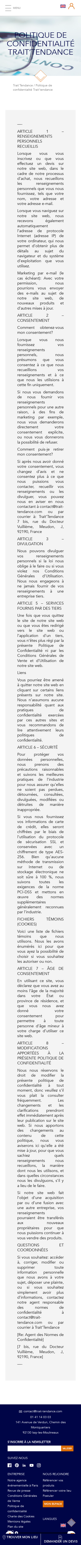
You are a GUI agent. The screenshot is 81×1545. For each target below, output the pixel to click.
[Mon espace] (71, 6)
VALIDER (67, 1448)
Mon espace (53, 1504)
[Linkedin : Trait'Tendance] (25, 1465)
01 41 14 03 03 (40, 1417)
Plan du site (15, 1527)
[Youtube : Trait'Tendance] (33, 1465)
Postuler (48, 1496)
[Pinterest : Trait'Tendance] (18, 1465)
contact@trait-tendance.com (42, 1411)
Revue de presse (19, 1491)
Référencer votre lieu (57, 1491)
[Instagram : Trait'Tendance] (40, 1465)
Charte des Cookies (21, 1516)
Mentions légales (19, 1521)
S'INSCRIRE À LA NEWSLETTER (29, 1442)
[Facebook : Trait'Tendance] (11, 1465)
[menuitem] (63, 6)
